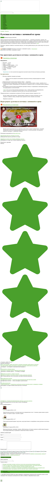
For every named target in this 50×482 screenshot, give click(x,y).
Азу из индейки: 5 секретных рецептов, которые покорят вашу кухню (18, 466)
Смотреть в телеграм (10, 58)
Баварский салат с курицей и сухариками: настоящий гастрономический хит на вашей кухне (24, 467)
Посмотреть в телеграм (10, 105)
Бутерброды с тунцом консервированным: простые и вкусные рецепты (16, 400)
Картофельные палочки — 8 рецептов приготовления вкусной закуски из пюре (18, 379)
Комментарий (4, 449)
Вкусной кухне (16, 133)
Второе (4, 16)
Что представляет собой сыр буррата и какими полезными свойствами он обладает (19, 365)
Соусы (4, 26)
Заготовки (5, 25)
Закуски (4, 19)
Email (2, 437)
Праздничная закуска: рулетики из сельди (10, 135)
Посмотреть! (34, 48)
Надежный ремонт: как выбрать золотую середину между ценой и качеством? (20, 468)
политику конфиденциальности (13, 454)
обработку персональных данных (37, 453)
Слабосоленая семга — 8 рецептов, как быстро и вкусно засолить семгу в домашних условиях (22, 384)
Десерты (4, 20)
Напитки (4, 24)
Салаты (4, 18)
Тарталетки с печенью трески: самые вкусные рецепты (13, 370)
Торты (4, 23)
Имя (2, 434)
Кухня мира (5, 27)
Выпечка (4, 22)
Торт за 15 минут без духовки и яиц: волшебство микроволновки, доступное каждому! (22, 465)
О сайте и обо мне (6, 472)
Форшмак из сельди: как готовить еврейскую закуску (12, 138)
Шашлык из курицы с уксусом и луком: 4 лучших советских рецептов (16, 374)
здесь (38, 43)
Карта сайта (5, 471)
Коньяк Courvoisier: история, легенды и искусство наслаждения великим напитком (21, 464)
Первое (4, 17)
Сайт (2, 439)
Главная (4, 15)
